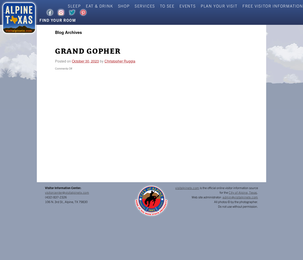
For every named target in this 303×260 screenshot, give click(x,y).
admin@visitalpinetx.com (240, 197)
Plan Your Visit (219, 5)
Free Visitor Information (272, 5)
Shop (124, 5)
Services (145, 5)
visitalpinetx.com (187, 188)
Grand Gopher (87, 51)
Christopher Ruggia (119, 61)
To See (167, 5)
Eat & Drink (99, 5)
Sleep (74, 5)
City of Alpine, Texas (243, 192)
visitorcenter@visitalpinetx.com (67, 192)
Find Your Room (57, 20)
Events (187, 5)
